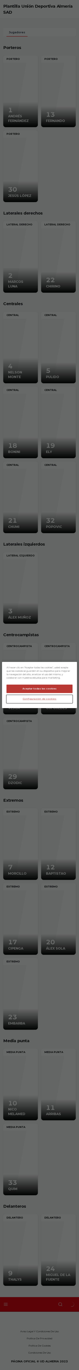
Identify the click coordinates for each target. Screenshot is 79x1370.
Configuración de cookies (40, 698)
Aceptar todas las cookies (39, 688)
